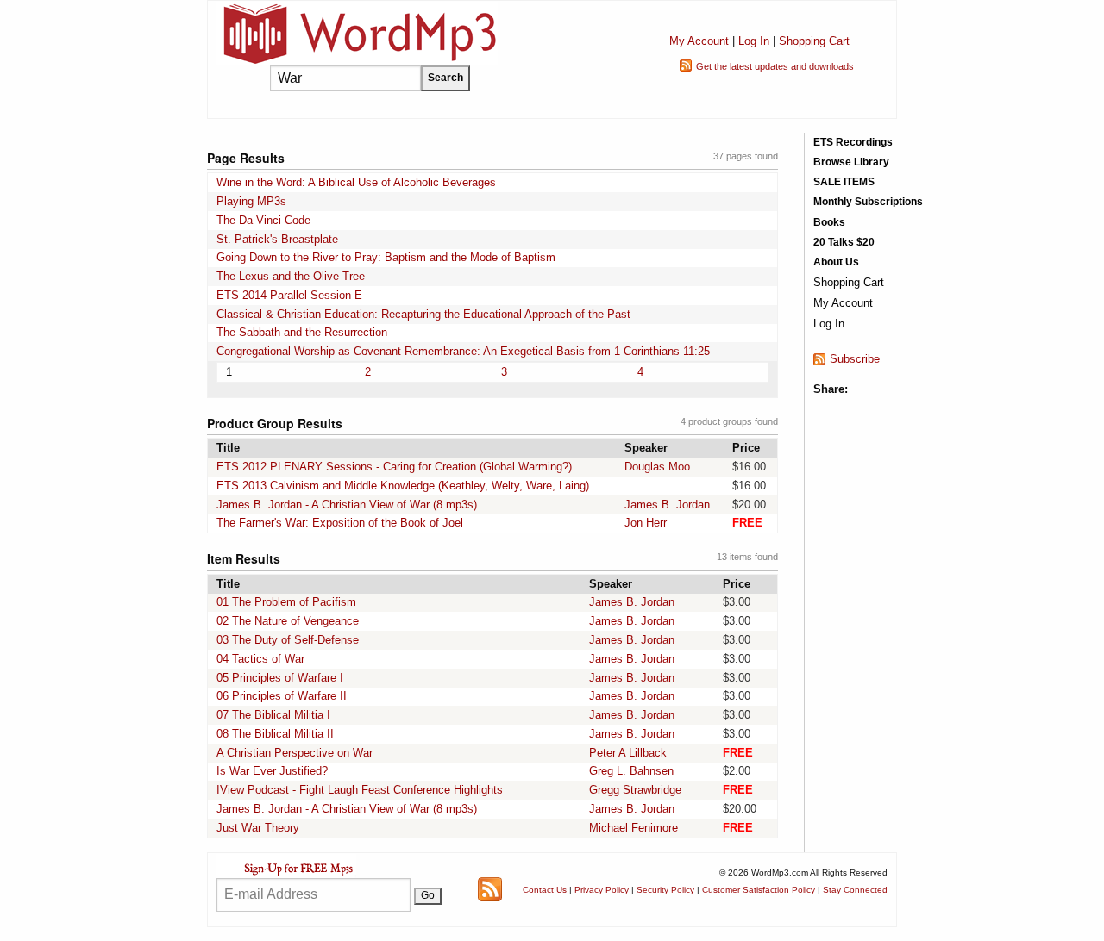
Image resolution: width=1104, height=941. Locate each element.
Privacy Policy (601, 889)
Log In (753, 40)
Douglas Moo (657, 466)
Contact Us (545, 889)
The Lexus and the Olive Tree (290, 276)
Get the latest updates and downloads (775, 66)
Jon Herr (645, 522)
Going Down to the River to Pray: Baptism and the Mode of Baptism (385, 257)
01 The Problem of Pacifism (286, 601)
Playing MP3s (251, 201)
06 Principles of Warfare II (281, 695)
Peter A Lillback (628, 752)
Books (829, 222)
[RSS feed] (490, 888)
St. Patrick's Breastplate (277, 239)
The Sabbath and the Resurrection (301, 332)
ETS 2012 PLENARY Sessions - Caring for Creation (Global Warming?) (394, 466)
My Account (699, 40)
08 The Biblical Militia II (275, 733)
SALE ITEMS (844, 182)
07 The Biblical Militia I (273, 714)
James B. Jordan (667, 504)
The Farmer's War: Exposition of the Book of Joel (339, 522)
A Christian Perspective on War (294, 752)
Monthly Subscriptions (868, 202)
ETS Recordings (853, 142)
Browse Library (851, 162)
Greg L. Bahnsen (631, 770)
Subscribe (855, 358)
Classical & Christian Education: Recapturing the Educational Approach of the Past (423, 314)
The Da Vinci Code (263, 220)
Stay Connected (855, 889)
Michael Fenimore (633, 827)
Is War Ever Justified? (272, 770)
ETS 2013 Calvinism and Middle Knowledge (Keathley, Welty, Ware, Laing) (402, 485)
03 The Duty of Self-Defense (287, 639)
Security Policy (665, 889)
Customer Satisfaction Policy (758, 889)
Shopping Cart (814, 40)
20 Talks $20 (844, 242)
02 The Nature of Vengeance (287, 620)
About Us (836, 262)
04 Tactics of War (260, 658)
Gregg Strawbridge (635, 789)
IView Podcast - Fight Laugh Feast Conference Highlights (359, 789)
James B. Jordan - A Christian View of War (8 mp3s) (346, 504)
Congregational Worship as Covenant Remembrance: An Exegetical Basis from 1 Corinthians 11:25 (463, 351)
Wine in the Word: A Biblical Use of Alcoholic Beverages (356, 182)
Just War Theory (257, 827)
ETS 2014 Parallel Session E (289, 295)
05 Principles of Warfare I (279, 677)
